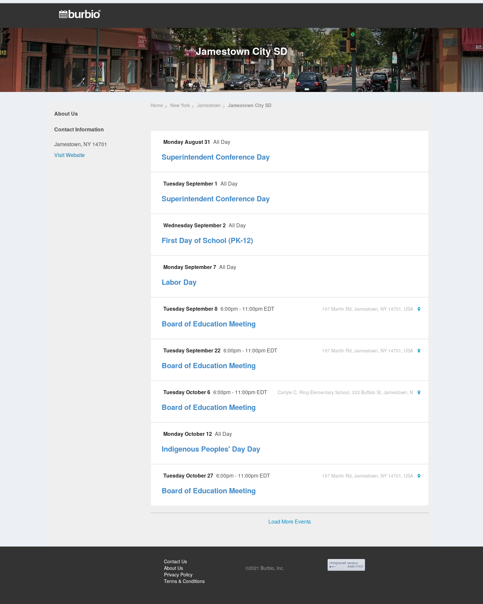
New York (180, 105)
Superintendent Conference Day (216, 156)
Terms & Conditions (184, 581)
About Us (173, 568)
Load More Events (289, 521)
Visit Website (69, 155)
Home (156, 105)
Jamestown (209, 105)
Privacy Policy (178, 574)
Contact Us (175, 561)
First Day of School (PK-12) (207, 240)
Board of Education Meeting (209, 323)
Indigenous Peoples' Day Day (211, 448)
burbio (27, 562)
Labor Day (179, 282)
